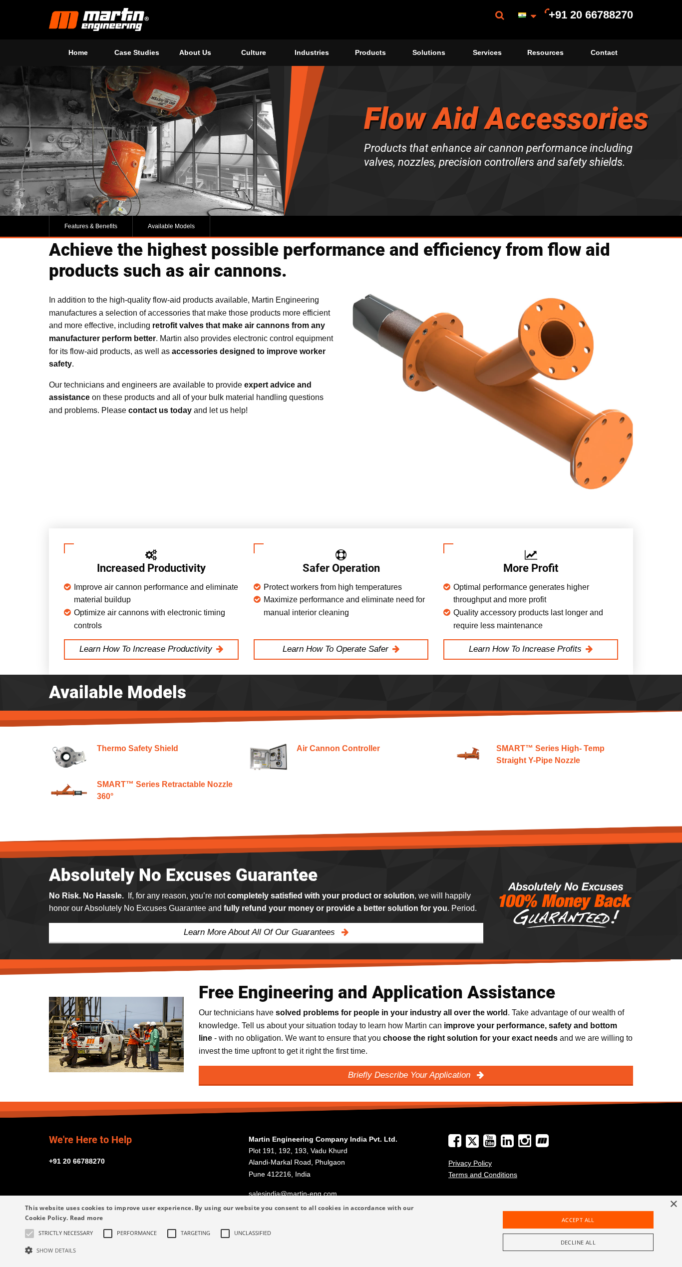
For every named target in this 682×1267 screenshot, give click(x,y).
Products (370, 52)
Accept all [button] (578, 1220)
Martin (99, 19)
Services (487, 52)
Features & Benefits (90, 226)
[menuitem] (99, 19)
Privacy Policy (470, 1163)
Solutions (428, 52)
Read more (86, 1218)
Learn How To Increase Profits (525, 649)
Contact (604, 52)
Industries (312, 52)
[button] (230, 1250)
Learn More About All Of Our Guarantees (261, 932)
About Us (195, 52)
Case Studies (136, 52)
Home (78, 52)
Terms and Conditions (482, 1175)
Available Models (171, 226)
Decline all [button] (578, 1242)
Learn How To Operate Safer (335, 649)
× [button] (673, 1204)
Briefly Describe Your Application (410, 1075)
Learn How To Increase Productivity (145, 649)
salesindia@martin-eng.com (293, 1194)
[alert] (341, 1231)
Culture (253, 52)
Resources (545, 52)
